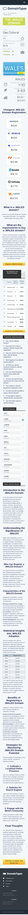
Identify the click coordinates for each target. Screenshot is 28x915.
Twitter (7, 886)
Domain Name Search (8, 893)
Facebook (8, 883)
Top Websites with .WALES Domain (14, 331)
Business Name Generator (9, 895)
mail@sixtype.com (10, 878)
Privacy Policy (9, 881)
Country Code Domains (8, 901)
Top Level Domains (7, 903)
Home (4, 13)
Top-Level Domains (12, 13)
